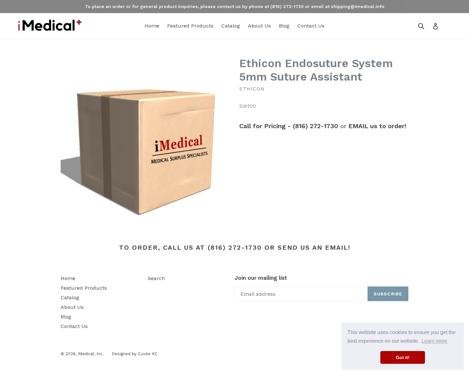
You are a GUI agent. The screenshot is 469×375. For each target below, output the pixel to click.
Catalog (230, 26)
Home (152, 26)
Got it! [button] (403, 357)
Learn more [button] (434, 341)
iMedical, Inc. (91, 353)
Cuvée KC (148, 353)
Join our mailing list (260, 278)
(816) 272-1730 (235, 247)
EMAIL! (337, 247)
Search (156, 278)
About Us (259, 26)
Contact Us (310, 26)
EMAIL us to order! (377, 126)
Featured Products (190, 26)
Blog (284, 26)
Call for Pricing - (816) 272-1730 (288, 126)
